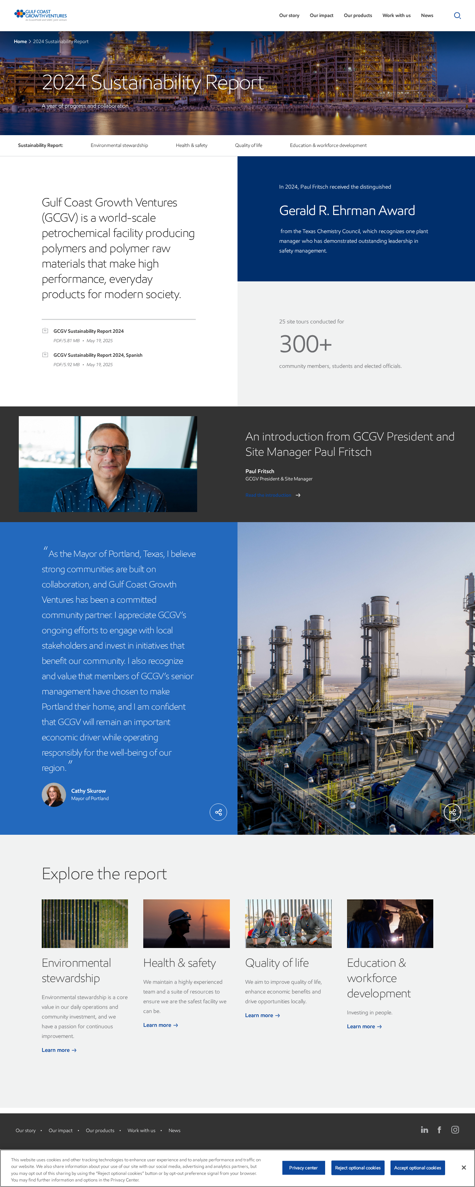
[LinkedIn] (424, 1130)
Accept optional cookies (417, 1167)
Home (20, 41)
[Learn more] (85, 923)
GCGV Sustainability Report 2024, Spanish (98, 355)
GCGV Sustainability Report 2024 (89, 331)
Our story (289, 15)
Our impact (321, 15)
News (427, 15)
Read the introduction (268, 495)
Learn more (56, 1050)
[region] (237, 1168)
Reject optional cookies (358, 1167)
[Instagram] (455, 1130)
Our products (358, 15)
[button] (456, 16)
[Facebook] (440, 1130)
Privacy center (303, 1167)
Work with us (397, 15)
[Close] (464, 1167)
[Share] (218, 812)
